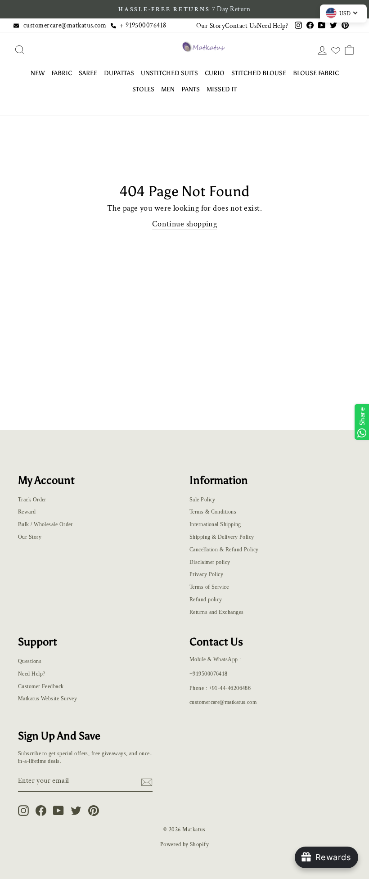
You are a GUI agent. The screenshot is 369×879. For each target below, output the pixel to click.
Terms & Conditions (212, 512)
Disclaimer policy (209, 562)
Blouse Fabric (316, 73)
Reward (27, 512)
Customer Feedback (41, 686)
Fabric (61, 73)
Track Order (32, 499)
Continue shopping (184, 224)
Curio (215, 73)
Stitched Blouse (258, 73)
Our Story (210, 25)
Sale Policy (202, 499)
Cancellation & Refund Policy (224, 549)
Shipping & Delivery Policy (221, 537)
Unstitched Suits (169, 73)
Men (168, 89)
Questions (29, 661)
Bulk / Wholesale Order (45, 524)
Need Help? (272, 25)
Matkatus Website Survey (47, 698)
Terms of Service (209, 587)
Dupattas (119, 73)
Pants (190, 89)
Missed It (222, 89)
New (38, 73)
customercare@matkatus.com (64, 25)
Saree (88, 73)
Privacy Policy (206, 574)
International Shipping (215, 524)
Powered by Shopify (184, 844)
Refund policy (205, 599)
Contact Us (241, 25)
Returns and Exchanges (216, 612)
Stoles (143, 89)
